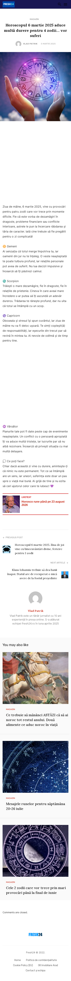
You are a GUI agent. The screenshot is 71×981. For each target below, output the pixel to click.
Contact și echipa (35, 970)
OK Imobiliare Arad (48, 965)
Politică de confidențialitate (41, 960)
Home (17, 960)
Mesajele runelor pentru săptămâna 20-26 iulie (35, 806)
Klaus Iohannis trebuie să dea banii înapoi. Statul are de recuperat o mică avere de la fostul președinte (32, 574)
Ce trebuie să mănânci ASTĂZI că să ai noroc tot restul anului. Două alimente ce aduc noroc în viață (37, 720)
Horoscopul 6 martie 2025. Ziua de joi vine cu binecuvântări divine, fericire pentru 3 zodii (39, 549)
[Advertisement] (35, 163)
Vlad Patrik (30, 44)
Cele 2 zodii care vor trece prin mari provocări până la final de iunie (36, 890)
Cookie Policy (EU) (23, 965)
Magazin (34, 19)
